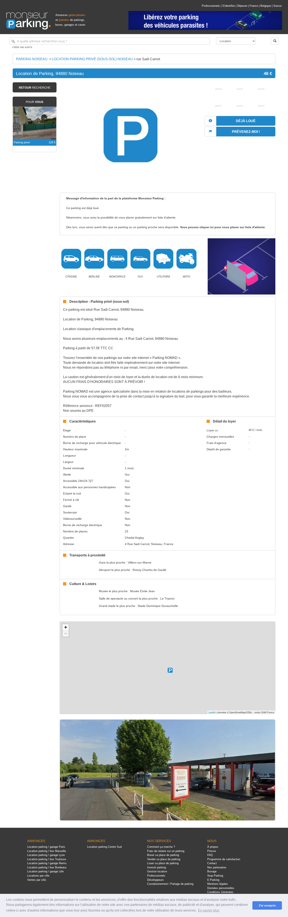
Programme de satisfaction (223, 859)
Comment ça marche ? (161, 846)
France (254, 5)
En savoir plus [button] (208, 910)
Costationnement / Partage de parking (170, 883)
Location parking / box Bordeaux (47, 867)
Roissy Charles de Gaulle (149, 570)
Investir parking (156, 867)
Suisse (277, 5)
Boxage (212, 871)
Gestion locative (157, 871)
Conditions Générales (220, 892)
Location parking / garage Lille (45, 871)
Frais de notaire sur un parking (165, 851)
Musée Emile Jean (142, 591)
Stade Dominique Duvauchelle (158, 606)
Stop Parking (215, 875)
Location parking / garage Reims (47, 863)
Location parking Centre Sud (104, 846)
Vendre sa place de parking (163, 859)
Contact (212, 863)
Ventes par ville (36, 879)
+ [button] (65, 627)
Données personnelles (220, 888)
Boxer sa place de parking (163, 855)
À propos (212, 846)
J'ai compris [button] (267, 905)
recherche (34, 87)
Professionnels (211, 5)
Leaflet (212, 712)
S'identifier (228, 5)
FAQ (210, 855)
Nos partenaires (216, 867)
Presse (211, 851)
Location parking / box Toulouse (46, 859)
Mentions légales (217, 883)
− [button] (65, 633)
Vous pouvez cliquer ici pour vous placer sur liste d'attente (222, 227)
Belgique (265, 5)
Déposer (242, 5)
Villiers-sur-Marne (139, 562)
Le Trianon (167, 598)
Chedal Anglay (134, 537)
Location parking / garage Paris (46, 846)
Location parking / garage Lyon (46, 855)
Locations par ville (38, 875)
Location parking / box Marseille (46, 851)
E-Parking (213, 879)
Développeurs (155, 879)
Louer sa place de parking (163, 863)
